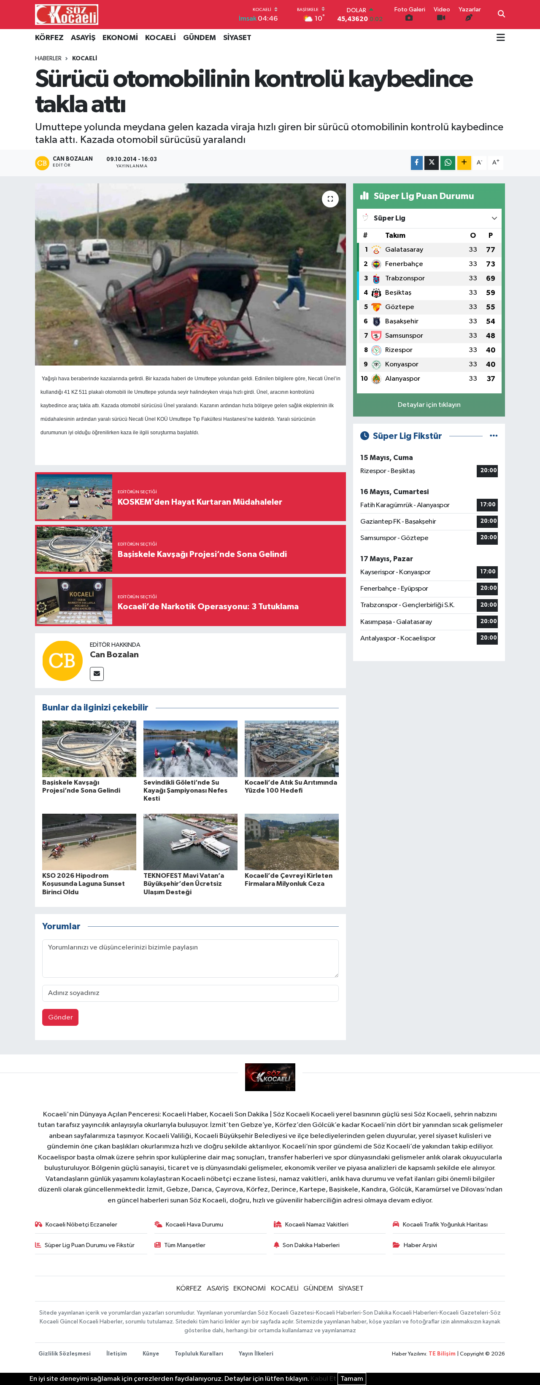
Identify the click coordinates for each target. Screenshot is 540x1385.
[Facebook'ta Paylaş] (417, 163)
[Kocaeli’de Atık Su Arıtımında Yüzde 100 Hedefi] (292, 748)
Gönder (60, 1017)
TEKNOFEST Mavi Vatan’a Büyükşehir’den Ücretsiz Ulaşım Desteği (183, 883)
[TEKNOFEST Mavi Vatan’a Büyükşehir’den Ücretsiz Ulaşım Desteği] (190, 841)
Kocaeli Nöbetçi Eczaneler (81, 1224)
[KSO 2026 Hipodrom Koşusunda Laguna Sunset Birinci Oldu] (89, 841)
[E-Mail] (97, 674)
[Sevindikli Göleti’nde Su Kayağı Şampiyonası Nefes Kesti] (190, 748)
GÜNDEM (199, 38)
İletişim (116, 1354)
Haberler (48, 59)
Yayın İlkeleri (256, 1354)
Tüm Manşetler (184, 1245)
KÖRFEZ (49, 38)
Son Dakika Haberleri (311, 1245)
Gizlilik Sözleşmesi (64, 1354)
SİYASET (237, 38)
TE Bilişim (442, 1354)
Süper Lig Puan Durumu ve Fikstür (90, 1245)
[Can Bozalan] (62, 660)
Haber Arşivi (420, 1245)
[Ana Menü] (501, 38)
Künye (151, 1354)
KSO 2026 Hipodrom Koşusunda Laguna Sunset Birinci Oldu (83, 883)
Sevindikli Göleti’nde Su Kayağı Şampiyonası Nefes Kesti (185, 790)
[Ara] (501, 14)
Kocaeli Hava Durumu (194, 1224)
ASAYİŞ (83, 38)
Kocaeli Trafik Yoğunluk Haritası (445, 1224)
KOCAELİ (160, 38)
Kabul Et (323, 1378)
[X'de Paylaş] (431, 163)
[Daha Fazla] (464, 163)
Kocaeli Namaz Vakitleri (316, 1224)
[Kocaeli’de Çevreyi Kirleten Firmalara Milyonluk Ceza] (292, 841)
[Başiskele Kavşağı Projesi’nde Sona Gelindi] (89, 748)
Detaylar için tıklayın (429, 405)
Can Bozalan (114, 655)
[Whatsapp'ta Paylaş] (447, 163)
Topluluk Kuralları (199, 1354)
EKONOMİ (120, 38)
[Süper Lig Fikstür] (494, 436)
